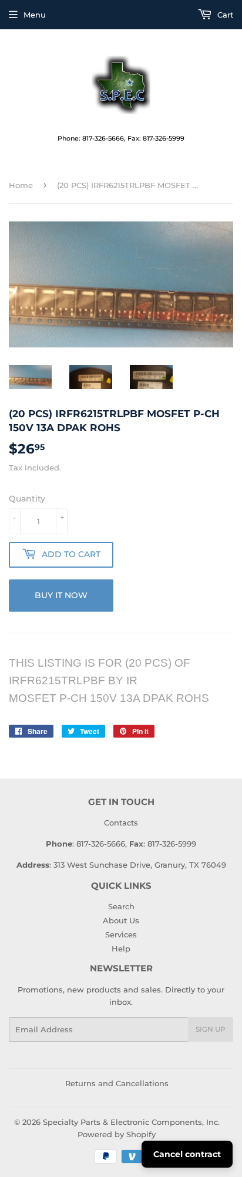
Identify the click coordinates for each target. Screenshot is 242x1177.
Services (121, 934)
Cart (224, 14)
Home (21, 185)
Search (121, 906)
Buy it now (61, 595)
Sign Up (211, 1029)
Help (121, 948)
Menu (34, 14)
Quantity (27, 498)
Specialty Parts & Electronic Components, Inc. (131, 1122)
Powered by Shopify (117, 1134)
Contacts (121, 822)
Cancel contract (187, 1154)
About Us (121, 920)
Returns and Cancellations (117, 1083)
